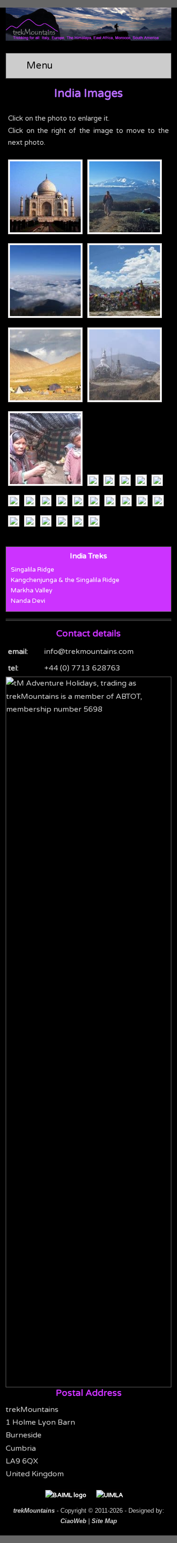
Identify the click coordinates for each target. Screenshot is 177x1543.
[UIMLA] (114, 1495)
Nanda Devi (28, 601)
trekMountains (34, 1510)
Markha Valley (31, 590)
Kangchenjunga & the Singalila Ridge (65, 580)
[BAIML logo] (70, 1495)
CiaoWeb (73, 1521)
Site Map (104, 1521)
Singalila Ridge (32, 569)
